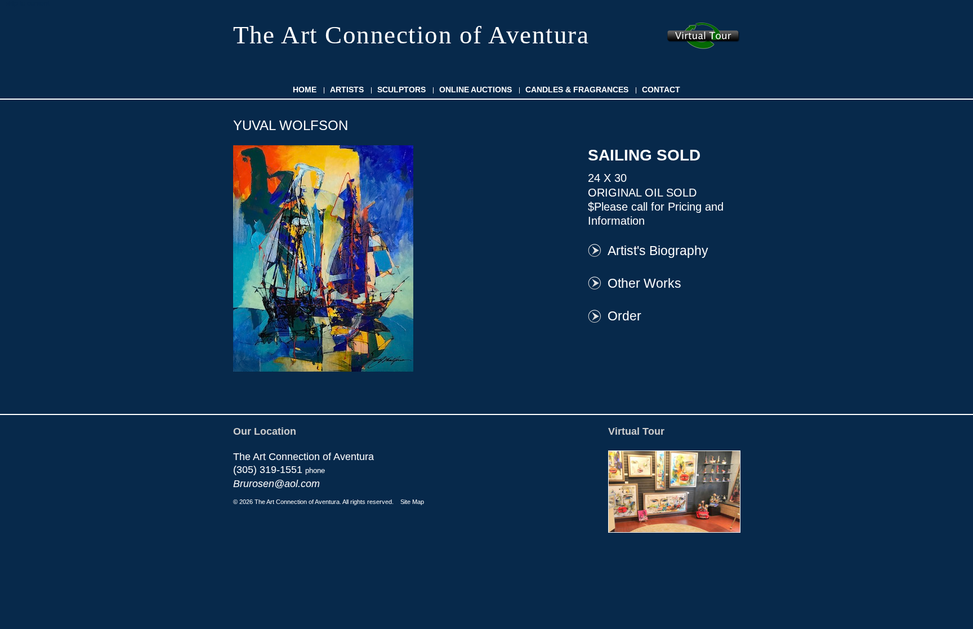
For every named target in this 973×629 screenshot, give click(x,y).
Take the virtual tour (703, 36)
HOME (304, 89)
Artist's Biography (658, 250)
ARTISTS (347, 89)
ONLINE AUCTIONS (475, 89)
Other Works (644, 283)
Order (624, 316)
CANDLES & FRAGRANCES (576, 89)
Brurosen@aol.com (276, 483)
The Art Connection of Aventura (411, 35)
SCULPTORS (401, 89)
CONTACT (661, 89)
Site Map (412, 501)
